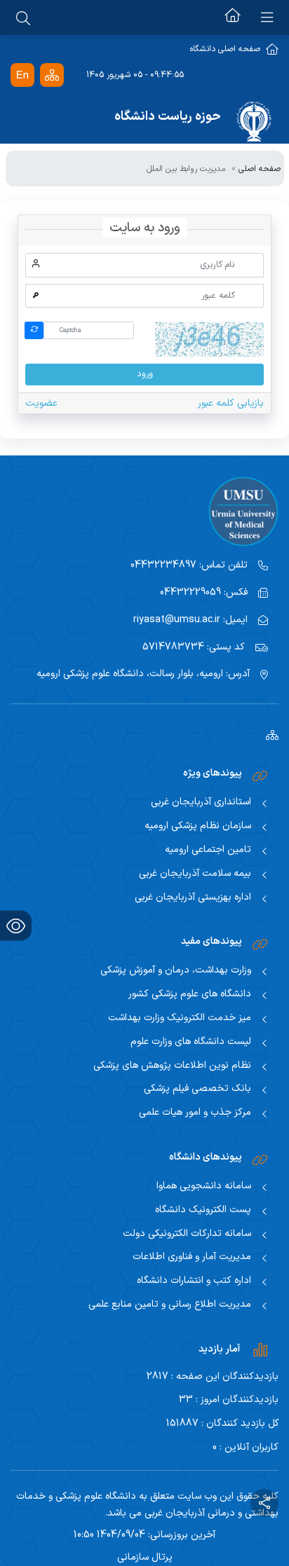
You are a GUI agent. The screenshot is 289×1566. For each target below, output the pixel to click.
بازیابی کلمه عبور (231, 403)
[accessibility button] (16, 926)
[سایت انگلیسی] (22, 75)
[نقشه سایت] (52, 75)
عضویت (41, 403)
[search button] (23, 17)
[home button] (232, 17)
